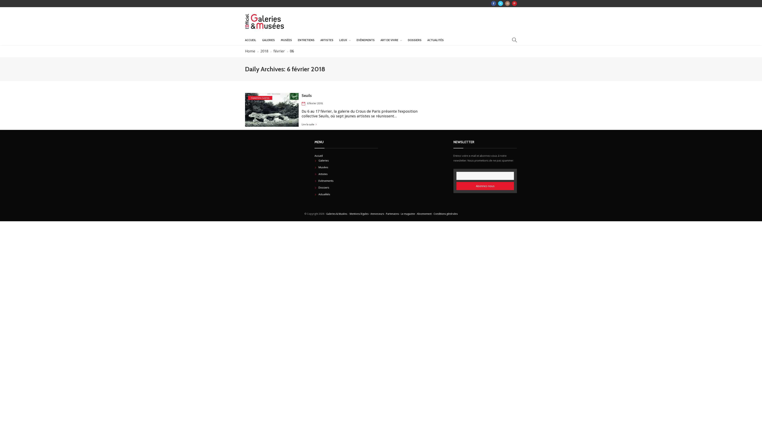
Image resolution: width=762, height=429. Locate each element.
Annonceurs (377, 213)
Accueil (250, 40)
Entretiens (306, 40)
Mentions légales (359, 213)
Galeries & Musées (336, 213)
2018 (264, 51)
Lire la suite (308, 124)
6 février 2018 (315, 103)
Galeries (268, 40)
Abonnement (424, 213)
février (279, 51)
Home (250, 51)
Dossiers (414, 40)
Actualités (435, 40)
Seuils (307, 95)
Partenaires (392, 213)
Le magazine (408, 213)
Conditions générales (446, 213)
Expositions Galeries (260, 98)
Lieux (343, 40)
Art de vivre (389, 40)
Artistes (326, 40)
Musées (286, 40)
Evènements (366, 40)
